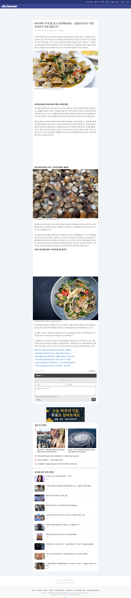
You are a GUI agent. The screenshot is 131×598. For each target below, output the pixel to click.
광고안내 (45, 590)
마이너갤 (102, 2)
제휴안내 (39, 590)
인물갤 (112, 2)
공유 (43, 371)
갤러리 (96, 2)
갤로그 (117, 2)
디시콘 (127, 2)
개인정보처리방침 (59, 590)
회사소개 (34, 590)
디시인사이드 (89, 2)
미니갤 (107, 2)
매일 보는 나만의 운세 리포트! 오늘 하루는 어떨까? (52, 350)
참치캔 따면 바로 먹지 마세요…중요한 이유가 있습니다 (53, 353)
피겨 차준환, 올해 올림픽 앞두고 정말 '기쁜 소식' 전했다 (53, 360)
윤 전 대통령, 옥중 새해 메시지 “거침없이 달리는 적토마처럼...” (55, 356)
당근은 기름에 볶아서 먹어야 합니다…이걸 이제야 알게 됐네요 (55, 363)
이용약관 (51, 590)
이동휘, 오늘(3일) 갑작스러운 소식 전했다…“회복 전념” (53, 366)
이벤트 (122, 2)
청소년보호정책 (69, 590)
